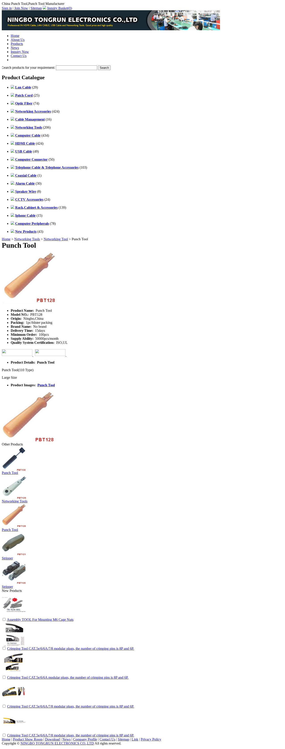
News (15, 48)
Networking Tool (56, 239)
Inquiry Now (20, 52)
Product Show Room (28, 739)
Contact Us (18, 56)
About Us (17, 40)
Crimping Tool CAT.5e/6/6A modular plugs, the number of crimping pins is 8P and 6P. (67, 677)
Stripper (7, 558)
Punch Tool (46, 385)
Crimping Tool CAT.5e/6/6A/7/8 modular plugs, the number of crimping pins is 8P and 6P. (70, 648)
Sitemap (36, 8)
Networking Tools (27, 239)
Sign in (7, 8)
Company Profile (85, 739)
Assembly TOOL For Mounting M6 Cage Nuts (40, 619)
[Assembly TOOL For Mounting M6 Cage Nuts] (14, 616)
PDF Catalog (20, 60)
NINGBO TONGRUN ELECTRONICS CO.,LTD (57, 743)
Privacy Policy (151, 739)
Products (17, 44)
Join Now (21, 8)
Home (15, 36)
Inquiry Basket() (59, 8)
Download (52, 739)
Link (135, 739)
